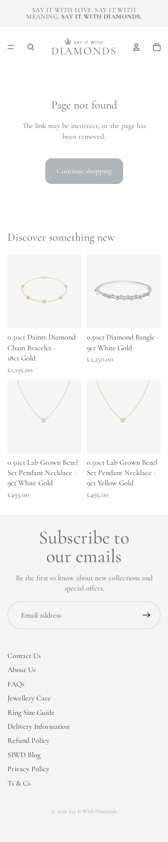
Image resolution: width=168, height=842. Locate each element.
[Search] (31, 47)
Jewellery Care (29, 698)
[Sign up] (146, 615)
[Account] (136, 47)
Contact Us (24, 655)
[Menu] (10, 47)
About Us (21, 669)
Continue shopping (84, 171)
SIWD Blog (24, 754)
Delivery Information (38, 726)
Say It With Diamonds (93, 811)
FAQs (15, 683)
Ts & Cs (18, 783)
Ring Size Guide (31, 712)
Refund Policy (28, 740)
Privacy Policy (28, 769)
